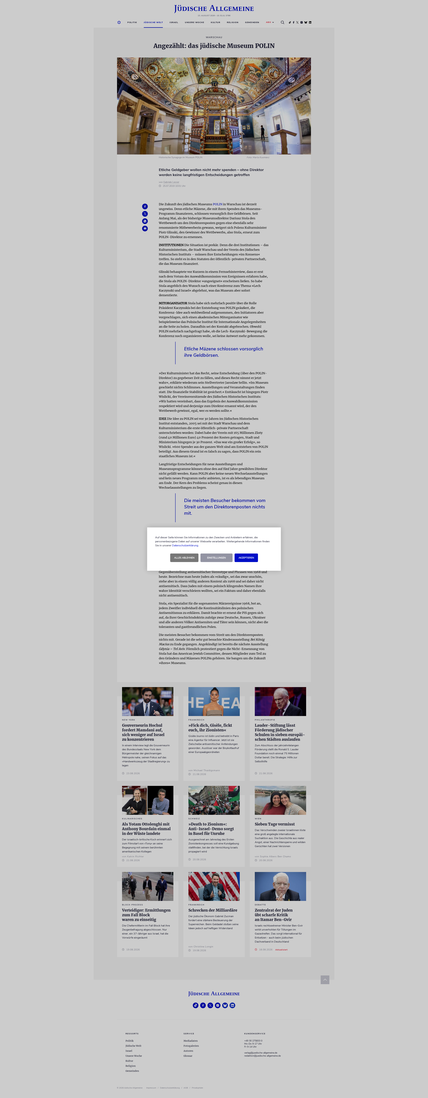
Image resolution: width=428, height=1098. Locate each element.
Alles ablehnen (184, 557)
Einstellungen (216, 557)
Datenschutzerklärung (185, 545)
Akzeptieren (246, 557)
